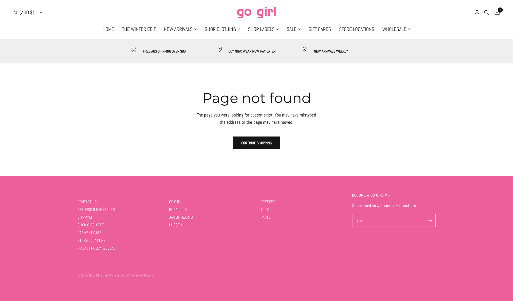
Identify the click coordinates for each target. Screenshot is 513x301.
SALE (292, 29)
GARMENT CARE (89, 232)
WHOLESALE (394, 29)
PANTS (266, 217)
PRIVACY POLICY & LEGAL (96, 248)
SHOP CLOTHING (220, 29)
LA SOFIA (175, 224)
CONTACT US (87, 201)
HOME (108, 29)
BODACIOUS (178, 209)
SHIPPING (84, 217)
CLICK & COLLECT (90, 224)
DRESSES (268, 201)
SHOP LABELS (261, 29)
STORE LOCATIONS (356, 29)
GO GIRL (175, 201)
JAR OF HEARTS (181, 217)
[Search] (486, 13)
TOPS (265, 209)
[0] (496, 13)
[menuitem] (108, 29)
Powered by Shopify (140, 275)
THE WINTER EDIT (139, 29)
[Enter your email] (430, 220)
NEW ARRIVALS (178, 29)
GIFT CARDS (320, 29)
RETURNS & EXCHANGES (96, 209)
